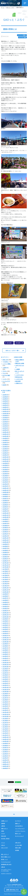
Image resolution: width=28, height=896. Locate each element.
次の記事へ (18, 343)
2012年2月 (5, 708)
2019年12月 (5, 513)
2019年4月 (5, 529)
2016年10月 (5, 592)
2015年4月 (5, 629)
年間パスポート (4, 828)
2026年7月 (5, 394)
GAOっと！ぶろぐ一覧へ (12, 350)
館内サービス (18, 833)
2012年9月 (5, 693)
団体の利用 (3, 836)
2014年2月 (5, 658)
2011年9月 (5, 718)
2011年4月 (5, 729)
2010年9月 (5, 743)
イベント (3, 842)
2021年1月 (5, 486)
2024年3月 (5, 451)
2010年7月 (5, 747)
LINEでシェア (18, 782)
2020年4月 (5, 505)
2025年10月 (5, 413)
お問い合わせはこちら (12, 890)
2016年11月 (5, 590)
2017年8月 (5, 571)
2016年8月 (5, 596)
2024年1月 (5, 455)
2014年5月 (5, 652)
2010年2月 (5, 758)
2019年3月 (5, 531)
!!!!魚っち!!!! (5, 359)
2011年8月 (5, 720)
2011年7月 (5, 722)
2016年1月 (5, 610)
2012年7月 (5, 697)
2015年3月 (5, 631)
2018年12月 (5, 538)
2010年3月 (5, 756)
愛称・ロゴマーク (5, 854)
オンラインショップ (19, 836)
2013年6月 (5, 675)
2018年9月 (5, 544)
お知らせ (3, 845)
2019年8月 (5, 521)
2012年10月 (5, 691)
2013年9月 (5, 668)
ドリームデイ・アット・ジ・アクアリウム (6, 870)
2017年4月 (5, 579)
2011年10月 (5, 716)
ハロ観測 (17, 369)
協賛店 (2, 831)
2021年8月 (5, 475)
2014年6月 (5, 650)
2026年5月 (5, 399)
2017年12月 (5, 563)
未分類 (4, 385)
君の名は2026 (18, 377)
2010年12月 (5, 737)
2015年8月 (5, 621)
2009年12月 (5, 762)
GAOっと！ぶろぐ (10, 7)
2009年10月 (5, 766)
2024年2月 (5, 453)
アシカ (4, 373)
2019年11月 (5, 515)
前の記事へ (9, 343)
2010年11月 (5, 739)
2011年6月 (5, 724)
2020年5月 (5, 502)
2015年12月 (5, 612)
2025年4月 (5, 426)
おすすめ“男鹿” (22, 37)
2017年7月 (5, 573)
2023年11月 (5, 459)
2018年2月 (5, 558)
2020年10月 (5, 492)
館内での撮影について (5, 856)
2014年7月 (5, 648)
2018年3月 (5, 556)
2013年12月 (5, 662)
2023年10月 (5, 461)
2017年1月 (5, 585)
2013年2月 (5, 683)
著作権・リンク (4, 859)
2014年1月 (5, 660)
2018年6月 (5, 550)
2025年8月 (5, 417)
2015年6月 (5, 625)
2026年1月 (5, 407)
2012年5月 (5, 702)
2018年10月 (5, 542)
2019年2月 (5, 534)
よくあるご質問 (18, 845)
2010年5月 (5, 751)
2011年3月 (5, 731)
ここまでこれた (19, 379)
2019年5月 (5, 527)
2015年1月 (5, 635)
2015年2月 (5, 633)
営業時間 (3, 823)
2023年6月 (5, 469)
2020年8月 (5, 496)
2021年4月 (5, 480)
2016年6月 (5, 600)
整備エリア (17, 823)
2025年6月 (5, 421)
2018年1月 (5, 561)
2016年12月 (5, 587)
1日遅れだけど (18, 383)
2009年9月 (5, 768)
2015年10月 (5, 617)
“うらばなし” (5, 361)
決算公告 (3, 867)
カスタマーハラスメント (6, 873)
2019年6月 (5, 525)
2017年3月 (5, 581)
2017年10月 (5, 567)
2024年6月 (5, 444)
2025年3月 (5, 428)
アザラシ (4, 371)
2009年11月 (5, 764)
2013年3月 (5, 681)
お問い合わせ (18, 842)
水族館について (4, 820)
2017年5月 (5, 577)
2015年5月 (5, 627)
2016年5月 (5, 602)
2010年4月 (5, 754)
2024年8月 (5, 440)
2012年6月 (5, 700)
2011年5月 (5, 727)
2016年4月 (5, 604)
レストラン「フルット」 (20, 831)
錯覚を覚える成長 (19, 363)
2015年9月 (5, 619)
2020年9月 (5, 494)
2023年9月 (5, 463)
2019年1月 (5, 536)
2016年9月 (5, 594)
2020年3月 (5, 507)
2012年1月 (5, 710)
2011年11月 (5, 714)
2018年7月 (5, 548)
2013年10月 (5, 666)
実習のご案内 (18, 847)
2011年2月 (5, 733)
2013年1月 (5, 685)
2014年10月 (5, 641)
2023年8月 (5, 465)
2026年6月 (5, 397)
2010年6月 (5, 749)
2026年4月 (5, 401)
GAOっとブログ (4, 847)
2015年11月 (5, 614)
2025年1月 (5, 430)
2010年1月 (5, 760)
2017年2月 (5, 583)
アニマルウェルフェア (5, 862)
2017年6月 (5, 575)
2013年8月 (5, 670)
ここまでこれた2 (19, 375)
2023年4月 (5, 473)
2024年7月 (5, 442)
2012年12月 (5, 687)
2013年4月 (5, 679)
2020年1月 (5, 511)
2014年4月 (5, 654)
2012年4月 (5, 704)
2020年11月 (5, 490)
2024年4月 (5, 448)
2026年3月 (5, 403)
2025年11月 (5, 411)
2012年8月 (5, 695)
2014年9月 (5, 643)
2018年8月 (5, 546)
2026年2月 (5, 405)
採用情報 (17, 850)
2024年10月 (5, 436)
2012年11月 (5, 689)
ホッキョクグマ (6, 381)
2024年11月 (5, 434)
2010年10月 (5, 741)
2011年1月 (5, 735)
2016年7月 (5, 598)
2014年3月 (5, 656)
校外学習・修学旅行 (5, 838)
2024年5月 (5, 446)
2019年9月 (5, 519)
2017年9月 (5, 569)
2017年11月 (5, 565)
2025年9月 (5, 415)
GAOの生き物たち (19, 826)
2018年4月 (5, 554)
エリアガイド (18, 820)
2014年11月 (5, 639)
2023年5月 (5, 471)
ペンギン (4, 379)
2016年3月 (5, 606)
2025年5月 (5, 424)
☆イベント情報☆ (22, 35)
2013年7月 (5, 673)
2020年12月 (5, 488)
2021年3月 (5, 482)
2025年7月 (5, 419)
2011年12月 (5, 712)
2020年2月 (5, 509)
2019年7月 (5, 523)
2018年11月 (5, 540)
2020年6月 (5, 500)
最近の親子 (18, 381)
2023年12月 (5, 457)
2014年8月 (5, 646)
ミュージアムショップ (19, 828)
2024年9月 (5, 438)
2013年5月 (5, 677)
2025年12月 (5, 409)
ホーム (2, 7)
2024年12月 (5, 432)
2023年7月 (5, 467)
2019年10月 (5, 517)
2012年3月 (5, 706)
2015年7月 (5, 623)
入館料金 (3, 826)
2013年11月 (5, 664)
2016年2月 (5, 608)
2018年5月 (5, 552)
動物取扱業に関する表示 (6, 864)
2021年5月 (5, 478)
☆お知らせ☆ (5, 367)
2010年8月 (5, 745)
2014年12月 (5, 637)
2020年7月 (5, 498)
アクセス (3, 833)
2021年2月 (5, 484)
